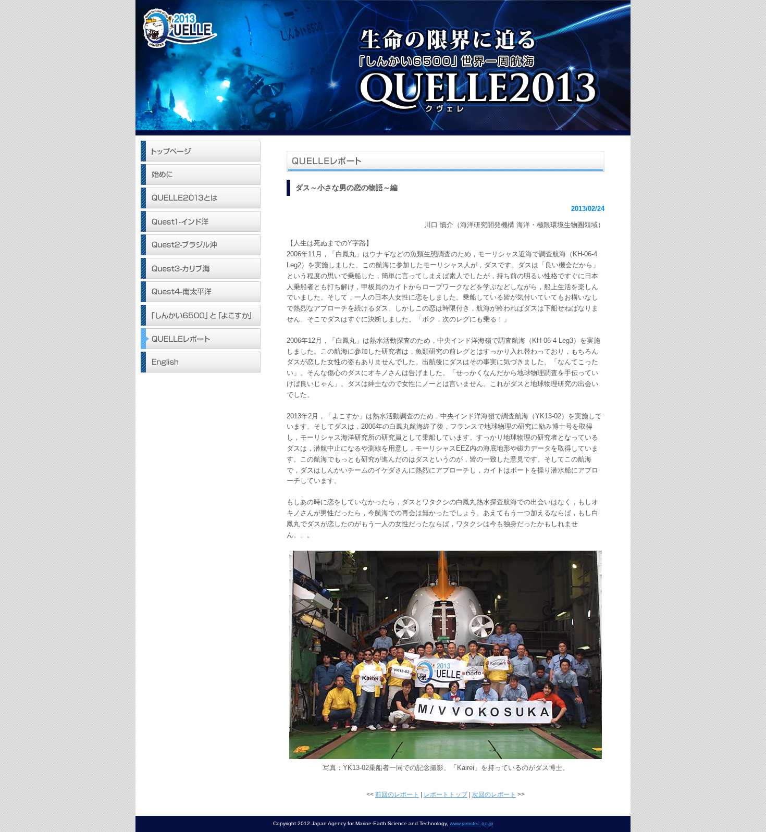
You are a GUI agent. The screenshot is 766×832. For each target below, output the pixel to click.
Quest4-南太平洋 (201, 291)
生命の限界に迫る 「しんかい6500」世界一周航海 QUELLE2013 (383, 65)
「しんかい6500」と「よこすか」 (201, 315)
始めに (201, 174)
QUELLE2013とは (201, 198)
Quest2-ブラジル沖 (201, 244)
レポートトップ (445, 794)
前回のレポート (397, 794)
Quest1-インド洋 (201, 221)
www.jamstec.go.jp (471, 823)
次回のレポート (494, 794)
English (201, 362)
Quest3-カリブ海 (201, 268)
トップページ (201, 151)
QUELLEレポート (201, 338)
